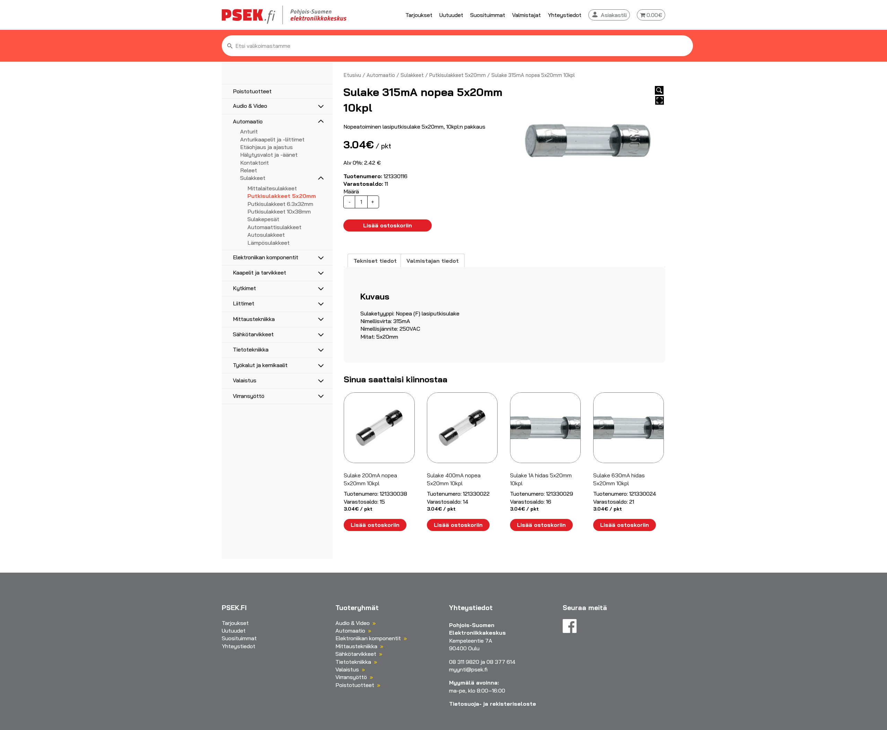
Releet (248, 170)
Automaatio (248, 121)
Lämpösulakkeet (268, 242)
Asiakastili (614, 14)
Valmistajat (526, 14)
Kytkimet (244, 288)
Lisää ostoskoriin (387, 225)
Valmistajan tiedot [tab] (432, 260)
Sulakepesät (263, 219)
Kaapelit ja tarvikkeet (259, 272)
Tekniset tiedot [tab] (375, 260)
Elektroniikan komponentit (265, 257)
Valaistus (244, 380)
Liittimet (243, 303)
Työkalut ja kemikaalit (260, 365)
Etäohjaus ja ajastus (266, 147)
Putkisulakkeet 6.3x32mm (280, 203)
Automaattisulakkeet (274, 227)
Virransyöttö (248, 395)
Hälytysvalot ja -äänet (269, 154)
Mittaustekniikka (254, 318)
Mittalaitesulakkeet (272, 188)
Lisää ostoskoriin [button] (375, 524)
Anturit (249, 131)
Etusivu (352, 75)
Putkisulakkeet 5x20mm (281, 195)
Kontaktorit (254, 162)
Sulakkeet (252, 177)
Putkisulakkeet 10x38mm (279, 211)
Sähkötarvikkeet (253, 334)
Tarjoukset (418, 14)
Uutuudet (451, 14)
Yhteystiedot (564, 14)
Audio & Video (250, 105)
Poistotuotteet (252, 91)
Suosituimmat (487, 14)
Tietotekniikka (251, 349)
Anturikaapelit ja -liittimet (272, 139)
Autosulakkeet (266, 234)
